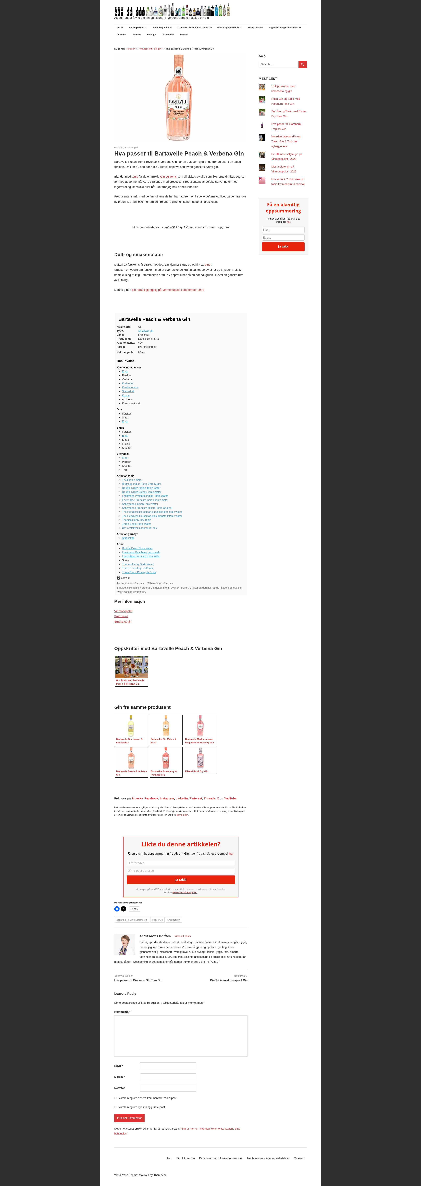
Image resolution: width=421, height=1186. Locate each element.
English (184, 34)
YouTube (230, 798)
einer (208, 264)
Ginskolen (121, 34)
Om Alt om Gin (186, 1158)
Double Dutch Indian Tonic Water (141, 487)
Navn (118, 1065)
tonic (135, 176)
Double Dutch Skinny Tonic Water (141, 491)
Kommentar (123, 1011)
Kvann (126, 395)
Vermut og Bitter (161, 27)
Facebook (151, 798)
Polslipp (151, 34)
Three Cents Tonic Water (136, 523)
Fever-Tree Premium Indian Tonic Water (145, 499)
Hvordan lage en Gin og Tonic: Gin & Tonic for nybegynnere (285, 141)
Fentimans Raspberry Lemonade (141, 552)
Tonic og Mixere (136, 27)
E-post (119, 1076)
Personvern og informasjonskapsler (221, 1158)
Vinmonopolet (123, 611)
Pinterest (195, 798)
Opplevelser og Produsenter (283, 27)
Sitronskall (128, 391)
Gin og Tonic (168, 176)
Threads (209, 798)
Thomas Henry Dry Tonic (136, 519)
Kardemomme (130, 387)
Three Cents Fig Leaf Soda (138, 568)
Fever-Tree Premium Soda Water (141, 556)
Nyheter (137, 34)
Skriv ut (125, 577)
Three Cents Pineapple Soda (139, 572)
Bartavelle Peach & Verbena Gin (132, 920)
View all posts (182, 936)
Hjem (169, 1158)
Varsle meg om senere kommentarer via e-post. (148, 1098)
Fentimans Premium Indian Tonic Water (145, 495)
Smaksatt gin (145, 330)
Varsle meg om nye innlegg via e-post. (142, 1107)
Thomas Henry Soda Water (138, 564)
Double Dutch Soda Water (137, 548)
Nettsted (119, 1088)
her (231, 853)
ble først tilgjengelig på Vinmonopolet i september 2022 (168, 289)
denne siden (182, 815)
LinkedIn (182, 798)
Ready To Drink (255, 27)
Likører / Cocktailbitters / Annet (193, 27)
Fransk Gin (157, 920)
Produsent (121, 616)
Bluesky (137, 798)
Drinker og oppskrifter (228, 27)
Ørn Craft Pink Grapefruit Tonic (140, 527)
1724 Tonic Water (132, 479)
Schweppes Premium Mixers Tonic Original (147, 507)
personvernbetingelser (185, 892)
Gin (118, 27)
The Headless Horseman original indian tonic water (152, 511)
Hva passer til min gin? (126, 147)
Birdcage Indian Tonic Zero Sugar (141, 483)
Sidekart (299, 1158)
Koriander (128, 383)
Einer (125, 371)
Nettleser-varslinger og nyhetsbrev (268, 1158)
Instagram (167, 798)
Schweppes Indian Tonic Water (140, 503)
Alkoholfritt (168, 34)
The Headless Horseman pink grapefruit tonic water (152, 515)
